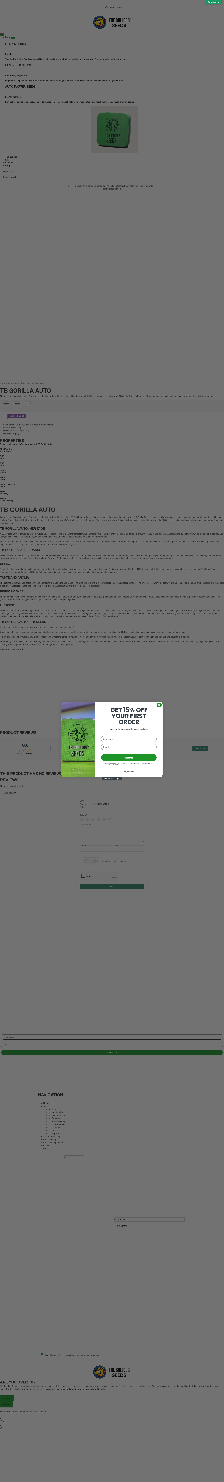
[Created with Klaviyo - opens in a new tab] (112, 778)
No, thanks (129, 771)
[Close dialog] (159, 705)
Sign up (128, 758)
